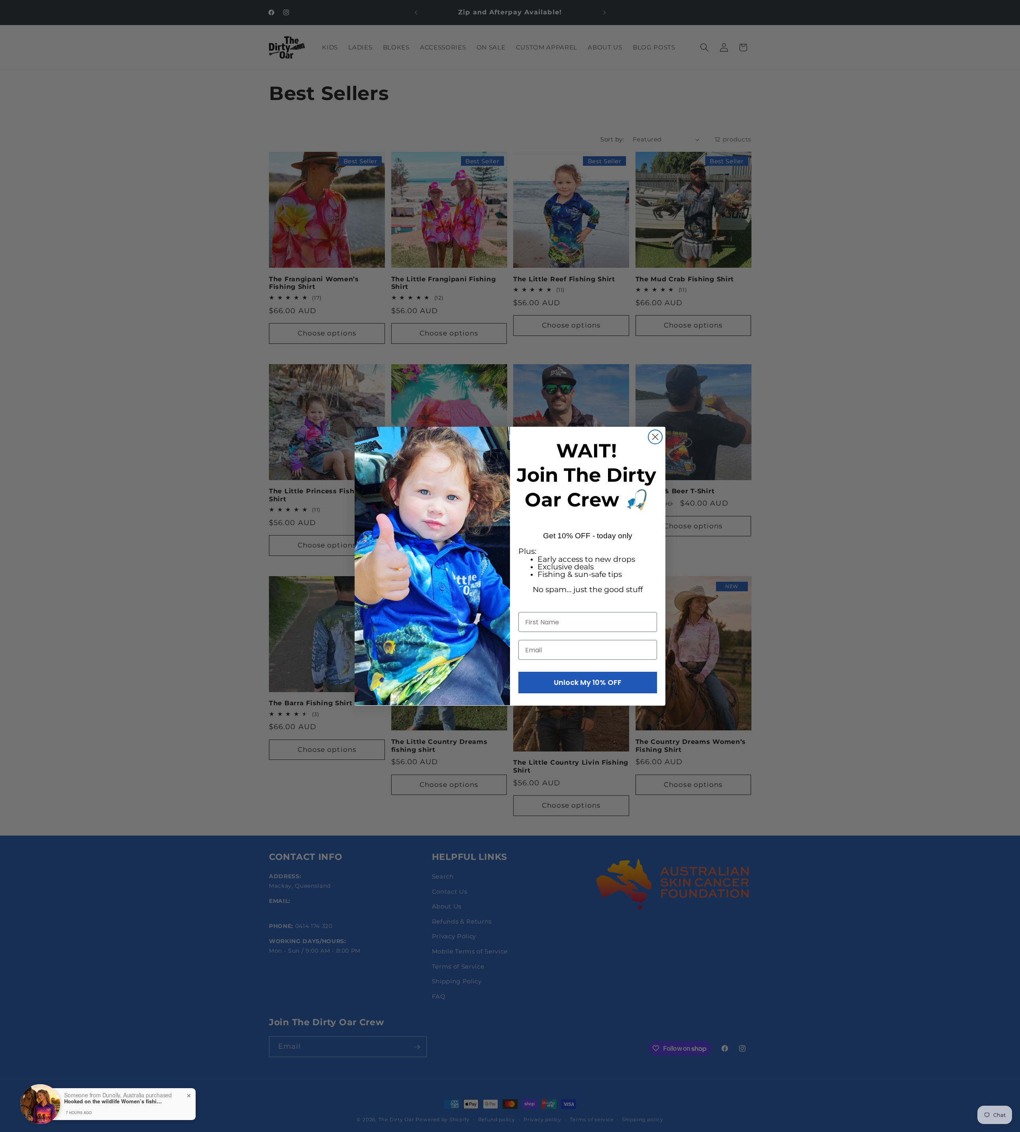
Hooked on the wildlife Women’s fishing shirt (114, 1101)
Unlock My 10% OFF (588, 682)
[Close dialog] (655, 437)
